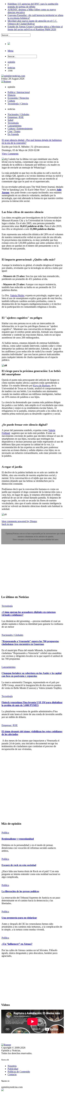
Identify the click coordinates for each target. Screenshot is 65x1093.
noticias (11, 67)
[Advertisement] (25, 572)
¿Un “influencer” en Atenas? (17, 944)
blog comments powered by (19, 521)
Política (5, 832)
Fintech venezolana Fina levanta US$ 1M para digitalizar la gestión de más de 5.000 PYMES (32, 704)
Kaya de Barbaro (41, 385)
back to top (7, 524)
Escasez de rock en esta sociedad (19, 865)
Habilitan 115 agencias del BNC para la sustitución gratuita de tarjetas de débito (33, 5)
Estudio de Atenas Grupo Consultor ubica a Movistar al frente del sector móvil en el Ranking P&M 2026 (35, 28)
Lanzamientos (8, 667)
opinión (11, 62)
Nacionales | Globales (12, 635)
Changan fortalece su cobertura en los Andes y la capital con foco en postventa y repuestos (32, 674)
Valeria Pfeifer (17, 295)
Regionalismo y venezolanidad (18, 838)
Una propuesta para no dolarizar (19, 917)
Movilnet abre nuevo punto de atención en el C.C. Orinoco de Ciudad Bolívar (32, 22)
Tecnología (7, 606)
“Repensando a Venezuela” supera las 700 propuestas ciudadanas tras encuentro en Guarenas (30, 642)
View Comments (10, 153)
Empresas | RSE (10, 725)
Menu (10, 50)
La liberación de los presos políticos (20, 891)
